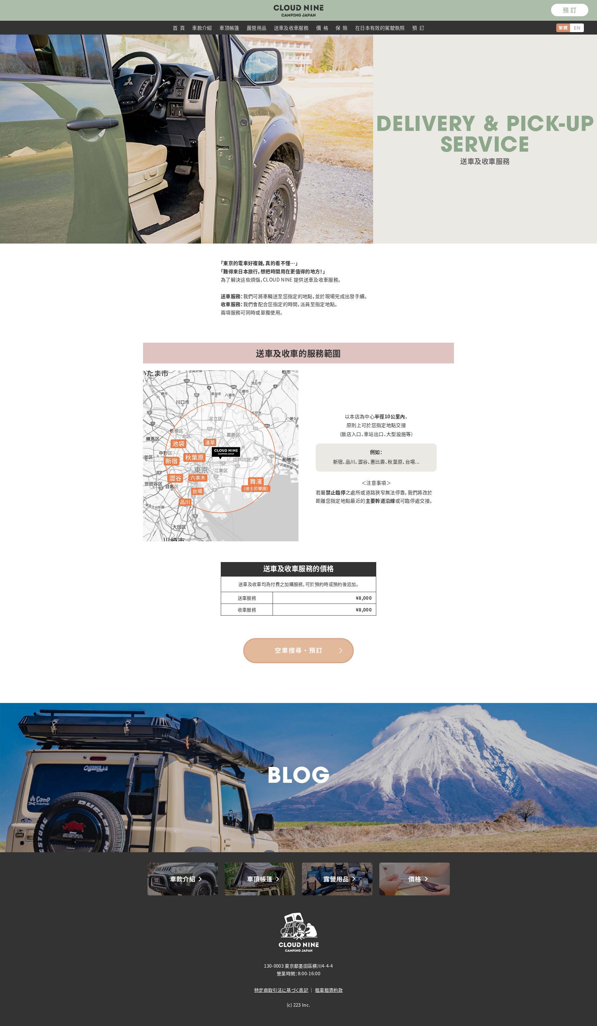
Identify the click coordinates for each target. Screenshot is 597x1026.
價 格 (322, 27)
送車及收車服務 (291, 27)
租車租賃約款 (329, 990)
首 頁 (179, 27)
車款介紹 (202, 27)
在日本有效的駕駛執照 (380, 27)
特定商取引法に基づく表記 (281, 990)
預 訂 (569, 10)
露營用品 (256, 27)
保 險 (341, 27)
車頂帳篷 (229, 27)
